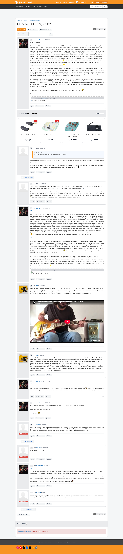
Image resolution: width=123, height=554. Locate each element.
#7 (31, 381)
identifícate (28, 531)
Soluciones (27, 6)
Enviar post (22, 29)
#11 (31, 465)
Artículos (58, 2)
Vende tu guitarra (39, 542)
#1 (31, 39)
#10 (32, 447)
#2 (31, 148)
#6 (31, 355)
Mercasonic (82, 2)
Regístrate (104, 2)
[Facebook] (27, 547)
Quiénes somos (47, 542)
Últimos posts (19, 6)
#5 (31, 285)
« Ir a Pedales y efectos (23, 514)
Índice (45, 6)
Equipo (71, 2)
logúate (44, 98)
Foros (65, 2)
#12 (32, 492)
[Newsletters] (36, 547)
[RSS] (33, 547)
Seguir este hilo (33, 29)
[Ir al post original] (34, 152)
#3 (31, 184)
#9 (31, 424)
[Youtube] (20, 547)
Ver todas (100, 113)
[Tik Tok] (24, 547)
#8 (31, 403)
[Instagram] (17, 547)
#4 (31, 208)
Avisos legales (66, 542)
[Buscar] (104, 6)
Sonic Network (30, 542)
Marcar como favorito (46, 29)
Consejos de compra (37, 6)
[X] (30, 547)
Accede (97, 2)
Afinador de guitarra (57, 542)
